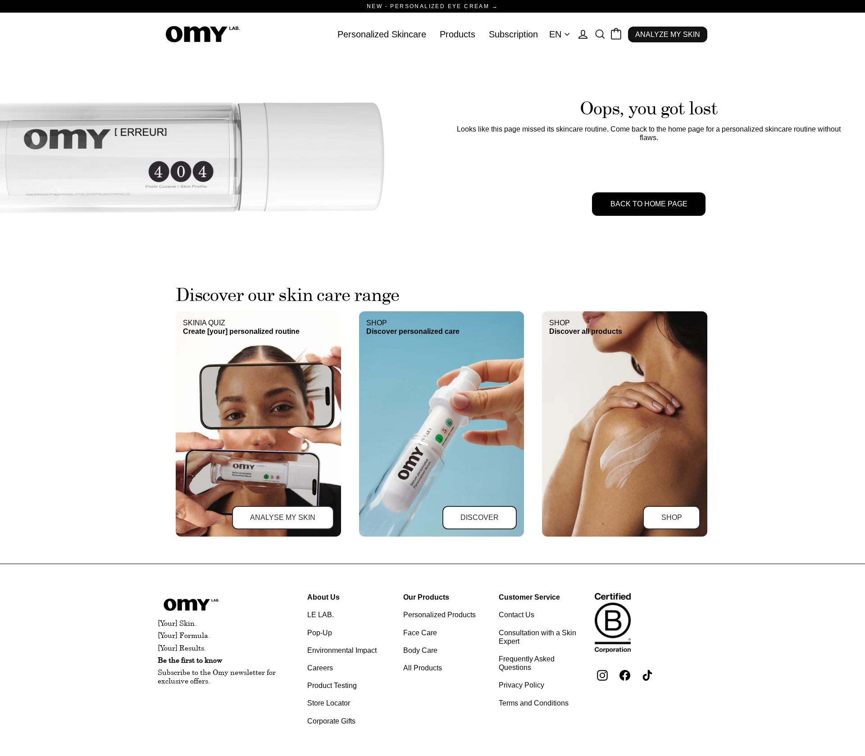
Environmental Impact (342, 650)
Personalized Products (439, 615)
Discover (479, 517)
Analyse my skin (282, 517)
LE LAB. (320, 615)
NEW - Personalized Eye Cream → (432, 6)
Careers (320, 668)
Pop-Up (319, 633)
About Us (323, 597)
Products (457, 34)
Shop (671, 517)
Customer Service (529, 597)
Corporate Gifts (331, 721)
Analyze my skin (667, 34)
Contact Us (516, 615)
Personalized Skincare (381, 34)
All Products (422, 668)
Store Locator (328, 703)
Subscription (513, 34)
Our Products (426, 597)
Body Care (420, 650)
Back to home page (648, 204)
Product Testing (332, 685)
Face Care (420, 633)
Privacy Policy (521, 685)
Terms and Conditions (534, 703)
